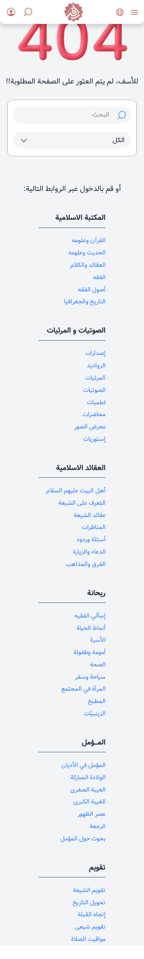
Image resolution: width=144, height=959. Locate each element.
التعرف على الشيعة (82, 503)
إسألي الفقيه (90, 616)
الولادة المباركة (88, 777)
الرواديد (96, 365)
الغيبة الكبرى (89, 802)
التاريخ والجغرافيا (85, 301)
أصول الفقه (92, 290)
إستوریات (94, 439)
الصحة (98, 664)
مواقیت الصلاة (88, 939)
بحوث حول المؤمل (83, 839)
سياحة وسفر (90, 677)
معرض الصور (90, 427)
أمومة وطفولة (89, 652)
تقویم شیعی (90, 927)
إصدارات (95, 353)
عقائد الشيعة (90, 515)
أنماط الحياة (91, 628)
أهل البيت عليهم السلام (76, 490)
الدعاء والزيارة (89, 552)
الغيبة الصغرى (88, 790)
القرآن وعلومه (89, 240)
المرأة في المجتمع (83, 689)
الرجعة (97, 826)
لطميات (96, 402)
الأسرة (98, 640)
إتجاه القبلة (92, 914)
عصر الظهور (92, 814)
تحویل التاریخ (89, 902)
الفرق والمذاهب (86, 564)
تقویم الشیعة (89, 890)
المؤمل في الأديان (83, 765)
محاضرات (94, 414)
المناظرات (94, 527)
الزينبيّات (95, 713)
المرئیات (95, 378)
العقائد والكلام (88, 265)
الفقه (99, 277)
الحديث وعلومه (87, 253)
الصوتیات (94, 390)
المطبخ (97, 701)
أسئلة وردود (91, 539)
